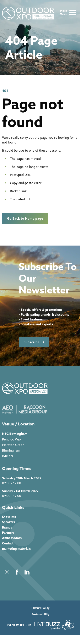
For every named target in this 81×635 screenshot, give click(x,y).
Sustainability (40, 614)
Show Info (9, 516)
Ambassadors (12, 538)
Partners (8, 532)
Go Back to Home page (25, 218)
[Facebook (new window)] (17, 572)
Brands (7, 527)
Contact (8, 543)
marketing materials (16, 548)
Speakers (8, 522)
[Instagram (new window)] (7, 572)
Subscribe (31, 342)
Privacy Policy (40, 607)
